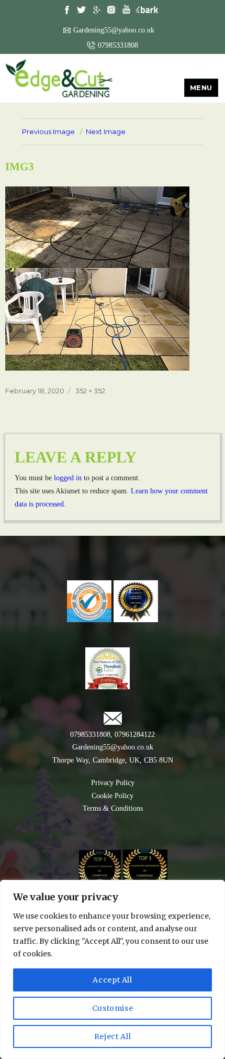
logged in (68, 478)
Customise (112, 1008)
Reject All (112, 1036)
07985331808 (118, 45)
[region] (112, 969)
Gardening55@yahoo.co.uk (113, 30)
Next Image (106, 131)
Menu (201, 87)
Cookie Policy (112, 796)
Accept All (112, 980)
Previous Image (48, 131)
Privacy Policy (112, 783)
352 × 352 (90, 391)
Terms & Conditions (113, 808)
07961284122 (134, 734)
